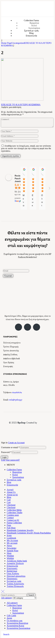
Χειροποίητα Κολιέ (15, 625)
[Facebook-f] (18, 327)
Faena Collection (14, 522)
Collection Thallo (14, 512)
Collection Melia (14, 510)
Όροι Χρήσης (8, 362)
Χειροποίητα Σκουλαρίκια (18, 628)
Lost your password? (10, 460)
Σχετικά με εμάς (14, 480)
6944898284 (17, 392)
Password (6, 452)
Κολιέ (15, 474)
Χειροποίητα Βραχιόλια (17, 623)
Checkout (11, 505)
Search (31, 595)
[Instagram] (27, 327)
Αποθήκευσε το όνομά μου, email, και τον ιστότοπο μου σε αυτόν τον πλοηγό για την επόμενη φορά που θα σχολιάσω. (26, 148)
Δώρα (9, 618)
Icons (9, 535)
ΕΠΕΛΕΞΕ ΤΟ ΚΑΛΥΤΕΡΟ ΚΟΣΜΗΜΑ (20, 104)
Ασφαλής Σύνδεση (10, 354)
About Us (11, 492)
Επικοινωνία (12, 485)
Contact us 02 (13, 520)
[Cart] (38, 634)
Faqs (9, 525)
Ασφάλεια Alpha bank (11, 358)
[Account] (21, 634)
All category (12, 603)
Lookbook (11, 538)
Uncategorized (18, 43)
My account (12, 543)
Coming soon (13, 515)
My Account (12, 540)
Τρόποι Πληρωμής (11, 346)
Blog (9, 482)
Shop (9, 553)
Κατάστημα (12, 571)
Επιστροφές (8, 366)
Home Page (6, 43)
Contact (10, 517)
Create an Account (16, 442)
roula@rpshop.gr (15, 399)
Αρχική (10, 489)
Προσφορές (12, 578)
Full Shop (11, 528)
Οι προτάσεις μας (14, 620)
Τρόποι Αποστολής (11, 350)
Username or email (10, 447)
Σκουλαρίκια (18, 477)
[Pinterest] (36, 327)
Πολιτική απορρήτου (12, 342)
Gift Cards (11, 615)
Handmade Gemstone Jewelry (20, 530)
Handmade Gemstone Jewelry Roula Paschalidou (29, 533)
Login (4, 457)
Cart (9, 500)
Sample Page (12, 550)
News (9, 545)
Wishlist (10, 556)
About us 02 (12, 495)
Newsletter (11, 548)
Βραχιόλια (17, 472)
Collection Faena (14, 469)
